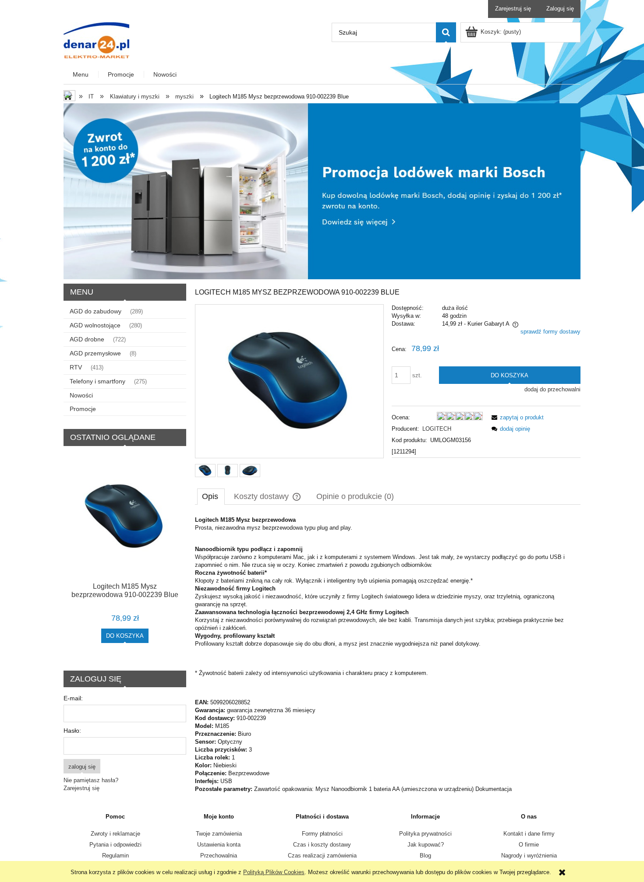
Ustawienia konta (219, 844)
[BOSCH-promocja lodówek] (322, 190)
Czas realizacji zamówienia (322, 855)
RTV (76, 367)
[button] (516, 417)
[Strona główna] (96, 39)
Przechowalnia (218, 855)
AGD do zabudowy (95, 311)
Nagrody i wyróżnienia (529, 855)
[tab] (211, 496)
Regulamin (115, 855)
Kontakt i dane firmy (529, 833)
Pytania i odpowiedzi (115, 844)
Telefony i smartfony (97, 381)
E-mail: (73, 698)
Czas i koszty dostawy (322, 844)
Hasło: (72, 730)
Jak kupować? (425, 844)
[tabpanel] (387, 654)
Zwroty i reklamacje (115, 833)
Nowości (81, 395)
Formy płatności (322, 833)
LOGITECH (436, 428)
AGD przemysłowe (95, 353)
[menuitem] (81, 74)
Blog (425, 855)
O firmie (529, 844)
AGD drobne (87, 339)
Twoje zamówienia (219, 833)
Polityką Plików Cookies (273, 872)
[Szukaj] (446, 32)
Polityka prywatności (425, 833)
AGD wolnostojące (95, 325)
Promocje (83, 408)
